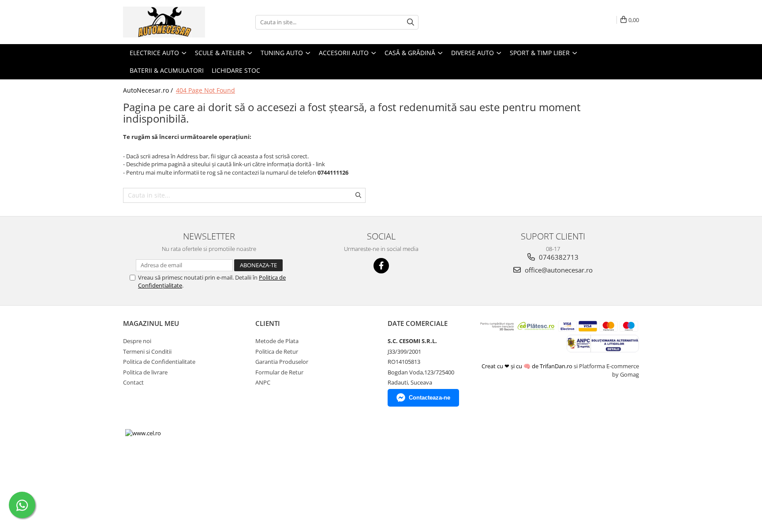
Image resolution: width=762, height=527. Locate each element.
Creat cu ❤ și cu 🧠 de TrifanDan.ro (528, 366)
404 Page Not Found (205, 90)
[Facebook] (381, 265)
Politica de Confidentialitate (159, 362)
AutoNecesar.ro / (149, 90)
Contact (133, 382)
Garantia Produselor (281, 362)
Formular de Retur (279, 372)
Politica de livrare (145, 372)
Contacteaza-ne (429, 397)
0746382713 (558, 257)
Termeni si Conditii (147, 351)
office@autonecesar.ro (558, 269)
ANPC (262, 382)
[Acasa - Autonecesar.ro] (167, 22)
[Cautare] (410, 22)
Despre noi (137, 341)
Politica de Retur (276, 351)
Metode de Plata (277, 341)
